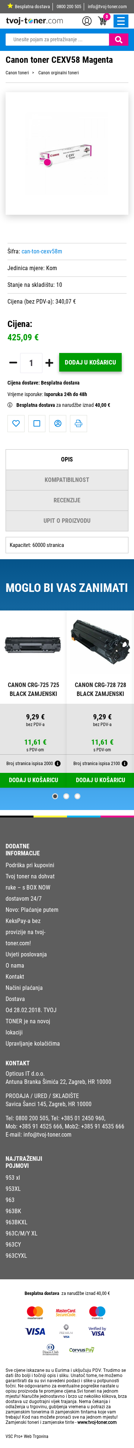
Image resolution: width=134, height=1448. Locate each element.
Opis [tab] (67, 459)
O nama (15, 965)
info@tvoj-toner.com (107, 6)
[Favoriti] (16, 423)
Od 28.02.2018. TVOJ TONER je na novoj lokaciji (31, 1021)
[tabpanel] (33, 699)
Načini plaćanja (24, 987)
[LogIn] (87, 20)
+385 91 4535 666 (102, 1126)
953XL (13, 1188)
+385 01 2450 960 (82, 1118)
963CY (13, 1244)
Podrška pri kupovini (30, 865)
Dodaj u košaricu (90, 362)
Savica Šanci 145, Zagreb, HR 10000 (49, 1104)
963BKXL (17, 1222)
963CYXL (16, 1255)
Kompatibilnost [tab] (67, 479)
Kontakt (15, 976)
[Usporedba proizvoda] (37, 423)
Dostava (15, 998)
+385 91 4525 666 (40, 1126)
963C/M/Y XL (22, 1233)
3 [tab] (77, 796)
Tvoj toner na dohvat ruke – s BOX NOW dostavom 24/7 (30, 887)
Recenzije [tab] (67, 500)
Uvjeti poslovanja (26, 954)
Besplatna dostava (32, 6)
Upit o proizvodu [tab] (67, 520)
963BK (13, 1211)
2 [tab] (66, 796)
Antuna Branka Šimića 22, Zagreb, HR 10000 (58, 1081)
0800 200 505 (69, 6)
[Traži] (118, 39)
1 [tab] (55, 796)
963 (10, 1200)
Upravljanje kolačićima (33, 1043)
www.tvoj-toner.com (97, 1422)
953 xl (13, 1177)
